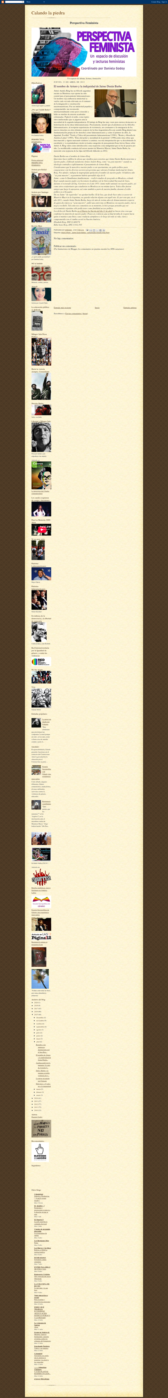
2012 (36, 1104)
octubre (39, 1023)
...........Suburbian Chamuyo (40, 1368)
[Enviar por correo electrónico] (90, 230)
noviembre (40, 1020)
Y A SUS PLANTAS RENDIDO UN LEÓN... (42, 1372)
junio (38, 1036)
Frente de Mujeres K (41, 1332)
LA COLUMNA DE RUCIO (41, 1285)
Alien (36, 1327)
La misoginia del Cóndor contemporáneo (40, 492)
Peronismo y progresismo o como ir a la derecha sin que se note (42, 1211)
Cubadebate (38, 1194)
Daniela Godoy (37, 1117)
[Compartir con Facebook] (100, 230)
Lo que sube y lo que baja (41, 1289)
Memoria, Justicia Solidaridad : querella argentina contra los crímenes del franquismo (42, 1337)
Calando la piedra (48, 13)
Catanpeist (38, 1353)
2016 (36, 1011)
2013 (36, 1101)
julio (38, 1033)
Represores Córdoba (42, 1274)
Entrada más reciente (62, 307)
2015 (36, 1014)
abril (38, 1042)
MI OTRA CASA (40, 1269)
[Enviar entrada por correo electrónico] (87, 230)
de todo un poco (40, 1257)
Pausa (36, 1243)
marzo (38, 1089)
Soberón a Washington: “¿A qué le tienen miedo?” (42, 1198)
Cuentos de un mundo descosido (42, 1230)
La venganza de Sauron (40, 1324)
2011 (36, 1107)
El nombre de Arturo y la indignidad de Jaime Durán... (43, 1057)
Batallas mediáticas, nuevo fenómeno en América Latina (41, 890)
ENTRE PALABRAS (42, 1267)
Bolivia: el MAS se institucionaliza (40, 1251)
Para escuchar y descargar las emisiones (42, 1300)
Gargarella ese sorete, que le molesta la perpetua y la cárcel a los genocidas (41, 1358)
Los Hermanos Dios (41, 1240)
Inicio (97, 307)
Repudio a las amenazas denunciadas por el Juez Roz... (43, 1048)
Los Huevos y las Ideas (42, 1248)
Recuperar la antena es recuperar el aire (39, 943)
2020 (36, 1002)
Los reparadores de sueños (40, 1234)
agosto (38, 1030)
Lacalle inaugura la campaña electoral (40, 1223)
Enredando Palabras (42, 1346)
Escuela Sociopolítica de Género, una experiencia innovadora (40, 912)
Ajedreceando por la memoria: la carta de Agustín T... (43, 1065)
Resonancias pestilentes (46, 802)
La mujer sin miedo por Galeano (46, 721)
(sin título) (35, 746)
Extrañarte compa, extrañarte (40, 1260)
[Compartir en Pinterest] (104, 230)
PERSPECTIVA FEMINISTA (37, 163)
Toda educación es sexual (41, 1296)
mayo (38, 1039)
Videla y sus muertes (41, 1348)
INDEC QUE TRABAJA (39, 1308)
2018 (36, 1005)
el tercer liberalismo (41, 1379)
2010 (36, 1110)
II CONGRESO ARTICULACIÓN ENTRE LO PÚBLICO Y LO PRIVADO (42, 1314)
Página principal (37, 160)
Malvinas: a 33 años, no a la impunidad (43, 1085)
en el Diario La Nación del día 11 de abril (94, 211)
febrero (39, 1092)
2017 (36, 1008)
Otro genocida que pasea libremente (42, 1277)
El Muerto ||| (39, 1219)
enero (38, 1095)
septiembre (40, 1027)
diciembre (40, 1017)
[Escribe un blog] (94, 230)
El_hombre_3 (39, 1206)
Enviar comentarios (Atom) (76, 313)
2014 (36, 1098)
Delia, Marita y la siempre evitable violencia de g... (43, 1073)
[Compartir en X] (97, 230)
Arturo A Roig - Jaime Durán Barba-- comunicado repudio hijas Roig (85, 232)
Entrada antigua (130, 307)
